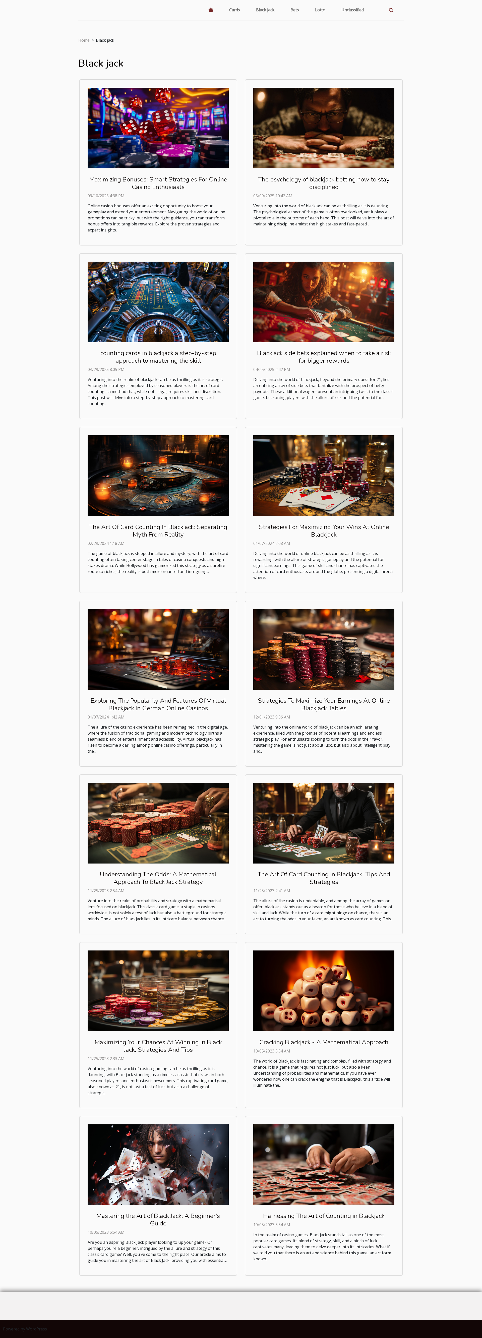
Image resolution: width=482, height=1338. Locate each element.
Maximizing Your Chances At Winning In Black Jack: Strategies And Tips (158, 1046)
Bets (294, 10)
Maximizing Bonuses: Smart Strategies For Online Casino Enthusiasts (158, 183)
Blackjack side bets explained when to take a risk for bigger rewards (324, 357)
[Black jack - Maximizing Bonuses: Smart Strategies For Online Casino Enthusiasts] (158, 127)
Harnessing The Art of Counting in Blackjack (324, 1216)
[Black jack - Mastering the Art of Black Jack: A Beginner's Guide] (158, 1164)
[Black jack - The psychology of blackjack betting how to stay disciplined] (323, 127)
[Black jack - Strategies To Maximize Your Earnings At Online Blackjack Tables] (323, 649)
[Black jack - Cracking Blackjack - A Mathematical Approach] (323, 990)
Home (84, 40)
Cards (234, 10)
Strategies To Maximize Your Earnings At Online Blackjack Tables (324, 704)
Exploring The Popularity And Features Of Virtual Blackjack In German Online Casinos (158, 704)
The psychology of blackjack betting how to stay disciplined (324, 183)
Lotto (320, 10)
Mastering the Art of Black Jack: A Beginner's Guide (158, 1220)
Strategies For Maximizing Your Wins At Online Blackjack (324, 531)
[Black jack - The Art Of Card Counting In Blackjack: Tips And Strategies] (323, 823)
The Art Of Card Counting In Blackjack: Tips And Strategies (324, 878)
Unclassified (352, 10)
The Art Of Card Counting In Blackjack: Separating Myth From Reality (158, 531)
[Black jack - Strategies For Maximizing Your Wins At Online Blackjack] (323, 475)
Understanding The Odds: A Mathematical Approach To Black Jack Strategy (158, 878)
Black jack (265, 10)
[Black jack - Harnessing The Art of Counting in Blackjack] (323, 1164)
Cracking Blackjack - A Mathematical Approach (323, 1042)
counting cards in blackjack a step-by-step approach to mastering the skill (158, 357)
